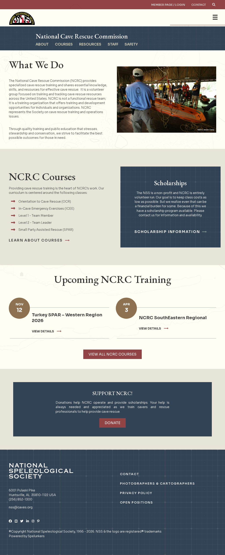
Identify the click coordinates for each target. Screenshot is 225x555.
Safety (131, 44)
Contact (198, 5)
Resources (90, 44)
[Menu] (215, 17)
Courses (64, 44)
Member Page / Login (168, 5)
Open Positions (136, 502)
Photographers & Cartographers (157, 483)
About (42, 44)
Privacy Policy (136, 493)
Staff (113, 44)
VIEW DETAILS (43, 331)
